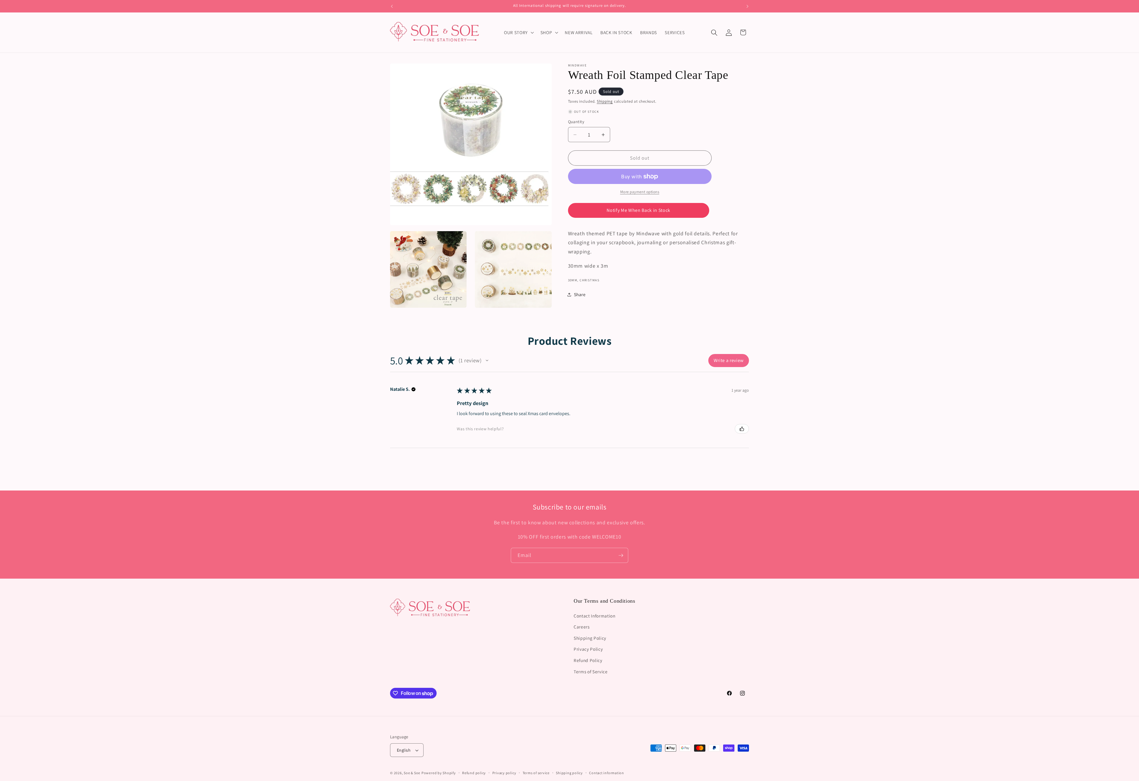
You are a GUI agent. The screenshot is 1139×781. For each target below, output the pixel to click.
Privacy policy (504, 773)
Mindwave (577, 65)
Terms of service (536, 773)
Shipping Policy (590, 638)
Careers (582, 627)
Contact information (606, 773)
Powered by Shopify (438, 773)
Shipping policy (569, 773)
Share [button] (580, 295)
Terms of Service (591, 671)
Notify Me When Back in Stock (638, 210)
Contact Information (594, 615)
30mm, (573, 280)
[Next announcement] (747, 6)
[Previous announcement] (391, 6)
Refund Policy (588, 660)
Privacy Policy (588, 649)
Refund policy (474, 773)
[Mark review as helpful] (742, 429)
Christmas (589, 280)
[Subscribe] (621, 555)
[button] (518, 32)
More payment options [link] (639, 192)
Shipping (605, 101)
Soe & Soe (412, 773)
